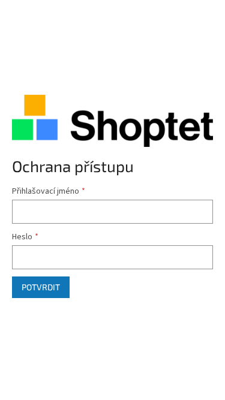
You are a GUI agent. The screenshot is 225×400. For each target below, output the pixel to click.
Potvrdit (41, 287)
